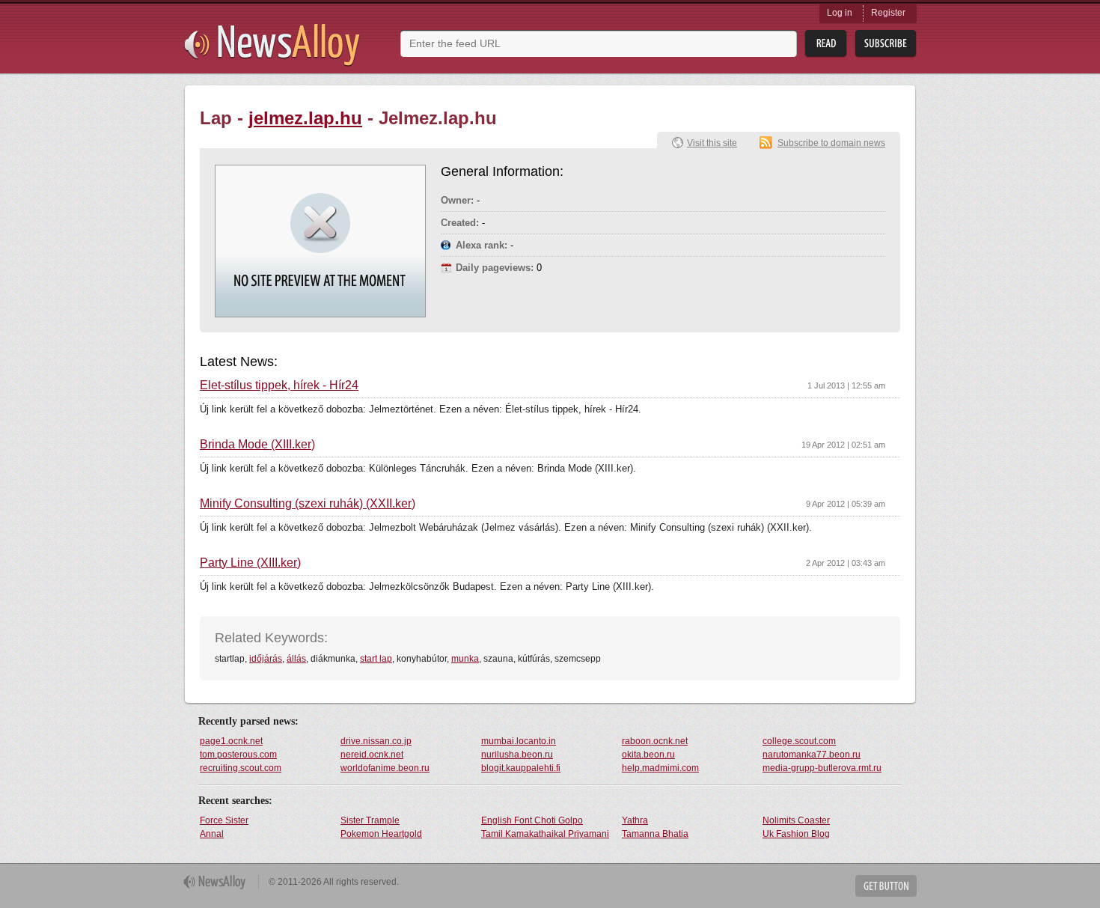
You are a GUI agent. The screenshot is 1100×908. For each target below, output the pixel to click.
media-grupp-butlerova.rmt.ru (822, 768)
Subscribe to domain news (831, 143)
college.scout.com (799, 741)
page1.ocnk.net (231, 741)
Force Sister (224, 820)
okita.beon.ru (648, 754)
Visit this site (712, 143)
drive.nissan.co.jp (376, 741)
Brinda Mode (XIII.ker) (257, 445)
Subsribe (886, 44)
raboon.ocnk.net (655, 741)
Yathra (635, 820)
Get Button (886, 886)
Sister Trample (370, 820)
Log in (839, 12)
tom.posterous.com (238, 754)
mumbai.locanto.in (518, 741)
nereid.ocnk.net (371, 754)
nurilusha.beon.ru (517, 754)
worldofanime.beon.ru (385, 768)
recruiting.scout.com (240, 768)
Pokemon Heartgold (381, 834)
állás (296, 658)
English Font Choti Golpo (532, 820)
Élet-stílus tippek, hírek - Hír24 (279, 385)
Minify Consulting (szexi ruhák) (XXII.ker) (307, 504)
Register (888, 12)
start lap (376, 658)
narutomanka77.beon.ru (812, 754)
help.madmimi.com (660, 768)
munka (465, 658)
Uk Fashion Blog (796, 834)
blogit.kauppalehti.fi (520, 768)
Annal (212, 834)
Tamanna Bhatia (655, 834)
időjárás (265, 658)
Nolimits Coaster (796, 820)
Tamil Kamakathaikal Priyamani (545, 834)
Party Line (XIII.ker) (250, 563)
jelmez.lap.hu (305, 118)
